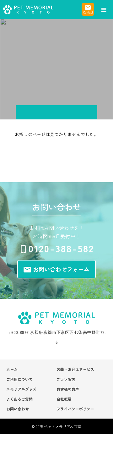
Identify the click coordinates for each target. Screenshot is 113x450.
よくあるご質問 (19, 399)
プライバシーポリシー (75, 408)
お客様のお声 (67, 389)
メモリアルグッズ (21, 389)
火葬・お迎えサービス (75, 369)
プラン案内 (65, 379)
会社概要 (64, 399)
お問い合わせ (17, 408)
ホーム (12, 369)
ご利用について (19, 379)
